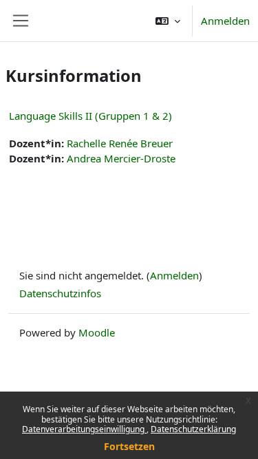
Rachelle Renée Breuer (120, 143)
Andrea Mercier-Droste (121, 158)
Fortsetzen (129, 446)
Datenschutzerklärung (193, 429)
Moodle (96, 332)
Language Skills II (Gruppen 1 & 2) (90, 115)
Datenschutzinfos (60, 293)
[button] (168, 20)
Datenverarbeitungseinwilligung (84, 429)
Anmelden (225, 21)
